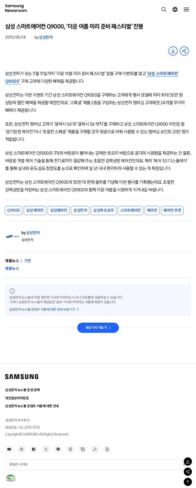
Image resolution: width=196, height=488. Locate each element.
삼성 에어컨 (35, 210)
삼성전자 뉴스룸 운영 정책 (22, 390)
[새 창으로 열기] (10, 478)
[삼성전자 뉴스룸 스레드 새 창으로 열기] (70, 449)
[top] (188, 482)
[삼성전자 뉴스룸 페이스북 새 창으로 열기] (34, 449)
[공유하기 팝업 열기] (188, 472)
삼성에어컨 (58, 210)
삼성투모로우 (103, 210)
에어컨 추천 (172, 210)
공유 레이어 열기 (184, 51)
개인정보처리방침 (17, 398)
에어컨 (152, 210)
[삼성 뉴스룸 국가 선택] (175, 9)
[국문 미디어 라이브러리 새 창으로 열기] (83, 449)
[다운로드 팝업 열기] (188, 461)
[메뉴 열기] (186, 9)
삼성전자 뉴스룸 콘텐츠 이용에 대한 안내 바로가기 (42, 309)
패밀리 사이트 (18, 464)
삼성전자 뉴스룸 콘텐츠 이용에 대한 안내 (32, 406)
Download (173, 51)
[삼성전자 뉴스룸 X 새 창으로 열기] (46, 449)
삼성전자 (46, 37)
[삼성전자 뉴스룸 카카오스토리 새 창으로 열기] (58, 449)
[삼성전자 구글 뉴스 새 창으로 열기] (107, 449)
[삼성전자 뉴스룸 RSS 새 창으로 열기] (95, 449)
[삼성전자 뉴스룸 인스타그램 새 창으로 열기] (21, 449)
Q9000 (13, 210)
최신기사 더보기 (96, 327)
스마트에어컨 (130, 210)
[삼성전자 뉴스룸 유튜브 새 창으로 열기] (9, 449)
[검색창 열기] (163, 9)
